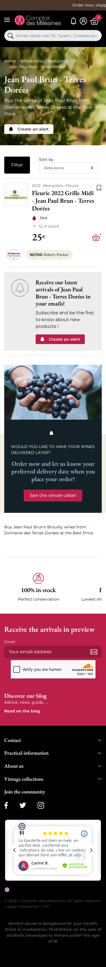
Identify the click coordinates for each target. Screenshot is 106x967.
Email (9, 641)
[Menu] (7, 20)
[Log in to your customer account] (83, 21)
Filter (17, 165)
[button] (38, 587)
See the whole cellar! (53, 495)
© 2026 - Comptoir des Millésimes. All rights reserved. (52, 900)
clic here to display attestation (55, 894)
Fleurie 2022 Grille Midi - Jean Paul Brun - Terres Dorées (63, 200)
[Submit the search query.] (10, 36)
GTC (46, 906)
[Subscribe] (93, 651)
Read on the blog (22, 711)
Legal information (23, 906)
